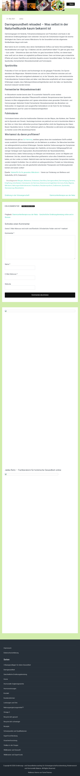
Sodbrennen (57, 185)
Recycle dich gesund (11, 717)
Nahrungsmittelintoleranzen (21, 185)
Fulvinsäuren (26, 183)
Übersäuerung (9, 188)
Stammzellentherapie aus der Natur (62, 195)
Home (6, 679)
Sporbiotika (65, 185)
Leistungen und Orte (10, 703)
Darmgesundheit (52, 180)
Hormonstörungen (10, 689)
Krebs (66, 183)
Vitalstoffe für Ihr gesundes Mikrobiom (25, 172)
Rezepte (6, 726)
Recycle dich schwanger (12, 722)
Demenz (72, 180)
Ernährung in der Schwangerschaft (17, 195)
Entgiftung (8, 183)
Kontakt (6, 693)
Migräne (71, 183)
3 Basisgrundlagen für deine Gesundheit (17, 665)
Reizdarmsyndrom (46, 185)
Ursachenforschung (10, 740)
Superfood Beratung (11, 736)
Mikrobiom (8, 185)
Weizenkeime (19, 188)
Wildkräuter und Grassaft (12, 750)
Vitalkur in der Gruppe (11, 745)
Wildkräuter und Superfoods (13, 755)
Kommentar (9, 233)
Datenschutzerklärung (11, 653)
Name (7, 264)
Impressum (7, 648)
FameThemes (47, 772)
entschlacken (16, 183)
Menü (71, 4)
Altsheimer (27, 180)
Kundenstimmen (9, 698)
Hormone (60, 183)
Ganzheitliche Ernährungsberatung (15, 674)
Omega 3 (7, 712)
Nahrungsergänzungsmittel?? (14, 707)
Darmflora (43, 180)
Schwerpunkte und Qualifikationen (15, 731)
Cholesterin (35, 180)
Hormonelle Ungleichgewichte (14, 684)
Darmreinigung (64, 180)
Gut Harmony (27, 140)
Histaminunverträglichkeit (48, 183)
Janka (21, 19)
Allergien (20, 180)
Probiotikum (36, 185)
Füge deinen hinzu (28, 206)
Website (8, 284)
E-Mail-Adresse (11, 274)
